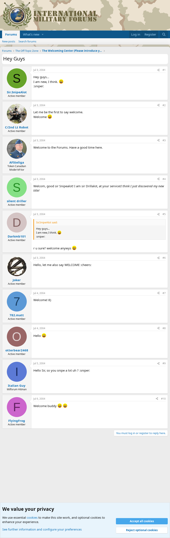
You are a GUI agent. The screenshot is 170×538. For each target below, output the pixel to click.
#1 (164, 70)
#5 (164, 214)
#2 (164, 105)
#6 (164, 258)
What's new (31, 34)
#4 (164, 179)
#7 (164, 293)
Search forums (27, 41)
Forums (11, 34)
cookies (32, 517)
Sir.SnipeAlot (17, 92)
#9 (164, 363)
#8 (164, 328)
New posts (8, 41)
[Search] (164, 34)
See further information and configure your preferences (42, 529)
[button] (43, 34)
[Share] (158, 70)
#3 (164, 140)
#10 (163, 398)
